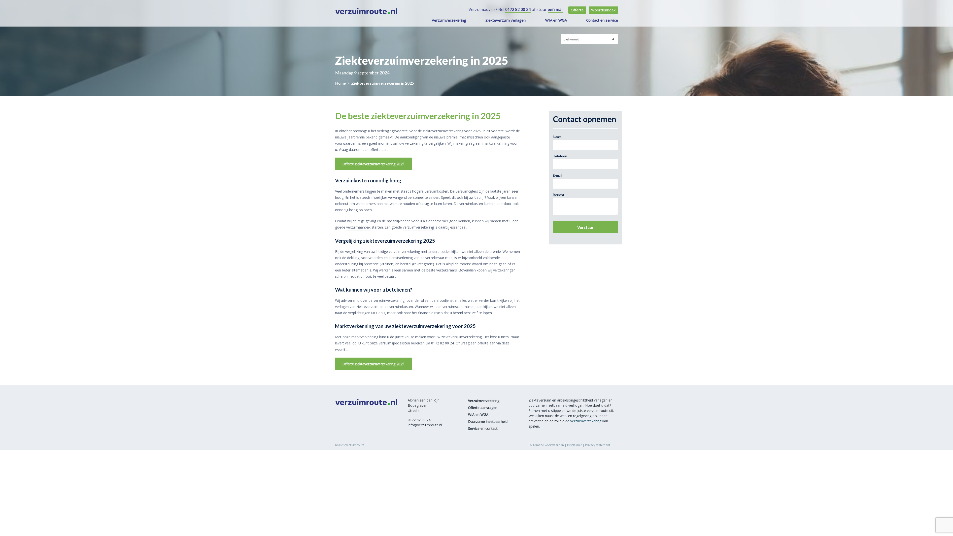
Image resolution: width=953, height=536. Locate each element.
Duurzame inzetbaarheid (488, 421)
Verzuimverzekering (449, 20)
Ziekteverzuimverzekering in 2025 (382, 83)
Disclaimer (574, 445)
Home (340, 83)
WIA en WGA (556, 20)
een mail (555, 9)
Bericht (558, 195)
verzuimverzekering (418, 227)
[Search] (613, 39)
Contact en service (602, 20)
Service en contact (483, 428)
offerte (482, 343)
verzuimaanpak (358, 227)
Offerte (577, 9)
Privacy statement (597, 445)
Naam (557, 136)
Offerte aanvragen (482, 407)
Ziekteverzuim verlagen (505, 20)
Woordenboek (603, 9)
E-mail (557, 175)
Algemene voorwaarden (547, 445)
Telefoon (560, 156)
